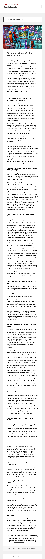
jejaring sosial (18, 207)
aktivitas (9, 65)
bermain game (26, 68)
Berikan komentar (31, 548)
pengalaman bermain (19, 541)
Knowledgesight (10, 7)
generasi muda (20, 146)
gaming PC (23, 487)
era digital (29, 60)
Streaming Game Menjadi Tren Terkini (20, 54)
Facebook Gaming (22, 548)
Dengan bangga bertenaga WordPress (14, 556)
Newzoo (17, 395)
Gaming (15, 548)
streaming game (18, 61)
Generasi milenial (33, 148)
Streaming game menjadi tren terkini (16, 60)
